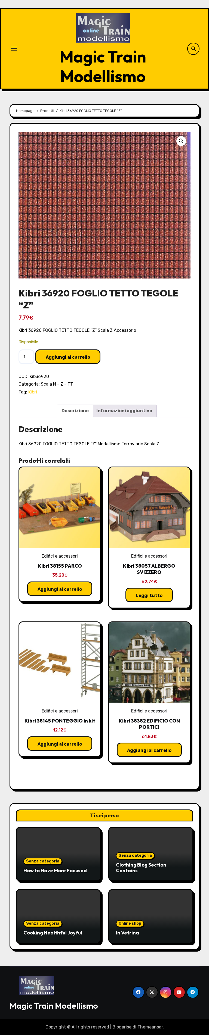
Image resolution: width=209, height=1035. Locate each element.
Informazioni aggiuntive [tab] (124, 410)
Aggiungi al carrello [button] (60, 589)
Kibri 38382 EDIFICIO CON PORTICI (149, 724)
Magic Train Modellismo (103, 66)
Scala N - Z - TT (57, 384)
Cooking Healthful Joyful (52, 933)
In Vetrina (127, 933)
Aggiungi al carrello (68, 357)
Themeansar (150, 1027)
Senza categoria (42, 861)
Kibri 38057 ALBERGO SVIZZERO (149, 569)
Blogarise (121, 1027)
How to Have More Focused (55, 870)
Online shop (130, 923)
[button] (181, 141)
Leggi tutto (149, 595)
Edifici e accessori (60, 556)
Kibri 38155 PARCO (60, 566)
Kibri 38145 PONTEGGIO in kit (59, 721)
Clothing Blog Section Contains (141, 868)
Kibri (32, 392)
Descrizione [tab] (75, 410)
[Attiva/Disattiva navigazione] (14, 48)
